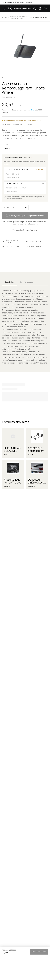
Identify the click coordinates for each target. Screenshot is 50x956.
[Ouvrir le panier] (45, 8)
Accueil (4, 17)
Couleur (5, 144)
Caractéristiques (26, 282)
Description (9, 282)
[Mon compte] (40, 8)
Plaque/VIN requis (39, 951)
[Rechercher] (34, 8)
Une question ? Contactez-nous (25, 230)
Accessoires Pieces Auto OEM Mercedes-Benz (18, 17)
